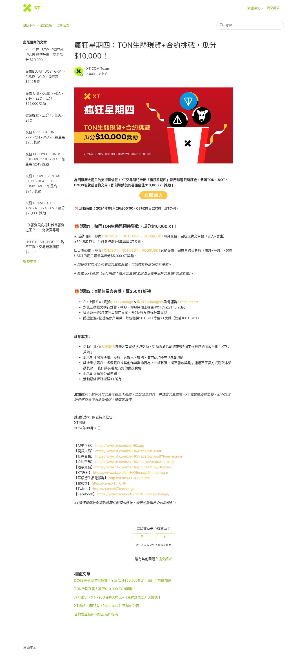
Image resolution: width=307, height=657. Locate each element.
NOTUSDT (130, 250)
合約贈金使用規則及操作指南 (96, 614)
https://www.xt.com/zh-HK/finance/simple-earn (130, 472)
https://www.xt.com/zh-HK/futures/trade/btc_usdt (134, 462)
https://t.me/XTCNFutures (129, 478)
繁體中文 (254, 8)
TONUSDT (110, 250)
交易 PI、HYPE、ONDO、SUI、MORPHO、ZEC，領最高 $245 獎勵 (45, 159)
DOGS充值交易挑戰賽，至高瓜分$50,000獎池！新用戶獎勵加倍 (122, 580)
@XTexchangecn (150, 302)
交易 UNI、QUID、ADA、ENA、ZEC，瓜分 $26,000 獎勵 (44, 98)
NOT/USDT (131, 236)
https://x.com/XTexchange (114, 489)
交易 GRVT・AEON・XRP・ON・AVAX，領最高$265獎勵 (45, 137)
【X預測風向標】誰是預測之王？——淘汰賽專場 (45, 227)
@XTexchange (122, 302)
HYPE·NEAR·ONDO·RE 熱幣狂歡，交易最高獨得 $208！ (44, 247)
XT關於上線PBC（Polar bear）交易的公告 (106, 605)
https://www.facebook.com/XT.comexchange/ (133, 494)
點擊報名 (108, 346)
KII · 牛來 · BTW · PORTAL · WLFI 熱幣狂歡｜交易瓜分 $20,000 (44, 54)
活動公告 (63, 25)
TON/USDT (110, 236)
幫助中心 (29, 25)
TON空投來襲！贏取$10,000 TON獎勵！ (105, 589)
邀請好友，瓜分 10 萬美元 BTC (45, 118)
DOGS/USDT (153, 236)
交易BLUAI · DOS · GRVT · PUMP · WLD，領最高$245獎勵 (45, 76)
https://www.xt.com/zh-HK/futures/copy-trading (133, 467)
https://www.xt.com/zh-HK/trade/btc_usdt (128, 451)
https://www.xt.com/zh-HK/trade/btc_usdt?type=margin (139, 456)
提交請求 (273, 8)
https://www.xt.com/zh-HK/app (119, 445)
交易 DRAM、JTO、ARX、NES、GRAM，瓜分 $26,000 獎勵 (45, 208)
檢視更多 (30, 261)
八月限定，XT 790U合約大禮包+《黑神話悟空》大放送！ (117, 597)
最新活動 (46, 25)
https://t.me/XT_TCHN (109, 483)
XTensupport (187, 302)
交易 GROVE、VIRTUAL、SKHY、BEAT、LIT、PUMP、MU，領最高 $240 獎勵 (45, 183)
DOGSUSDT (151, 250)
